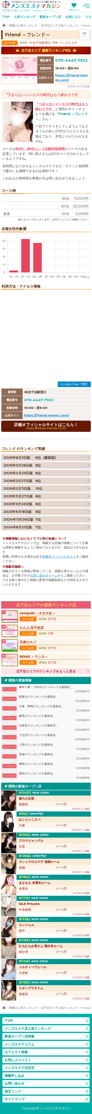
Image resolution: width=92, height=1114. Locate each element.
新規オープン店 (50, 17)
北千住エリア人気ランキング (59, 25)
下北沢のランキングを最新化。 (54, 737)
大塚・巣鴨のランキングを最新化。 (54, 708)
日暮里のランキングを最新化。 (54, 727)
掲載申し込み (15, 1075)
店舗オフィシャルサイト (59, 556)
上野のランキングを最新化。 (54, 747)
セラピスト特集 (16, 1052)
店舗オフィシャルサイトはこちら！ (46, 426)
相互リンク (13, 1091)
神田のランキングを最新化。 (54, 766)
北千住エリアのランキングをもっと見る (46, 671)
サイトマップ (15, 1099)
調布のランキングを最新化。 (54, 775)
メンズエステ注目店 (19, 1068)
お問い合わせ (15, 1083)
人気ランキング (24, 17)
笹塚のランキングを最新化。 (54, 756)
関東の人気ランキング (23, 25)
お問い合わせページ (44, 575)
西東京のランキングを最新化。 (54, 699)
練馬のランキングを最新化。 (54, 718)
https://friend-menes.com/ (46, 415)
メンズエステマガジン (31, 4)
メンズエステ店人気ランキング (28, 1028)
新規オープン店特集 (19, 1036)
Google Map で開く (74, 384)
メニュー (86, 6)
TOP (6, 17)
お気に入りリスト (18, 1060)
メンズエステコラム (19, 1044)
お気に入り (74, 9)
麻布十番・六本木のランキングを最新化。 (54, 689)
